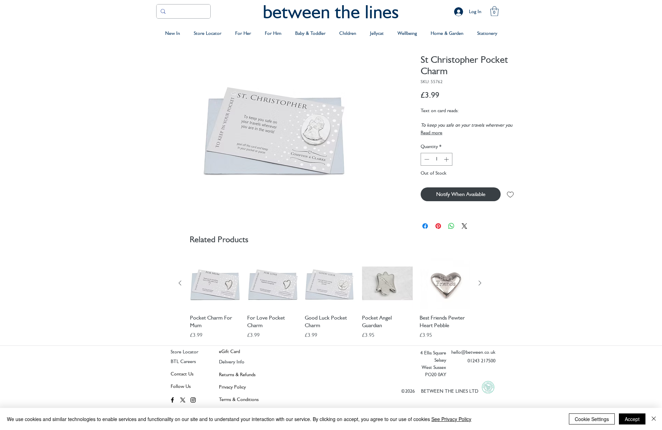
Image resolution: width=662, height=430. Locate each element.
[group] (330, 299)
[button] (494, 11)
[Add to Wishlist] (510, 194)
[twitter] (182, 400)
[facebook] (172, 400)
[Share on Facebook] (425, 226)
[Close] (654, 418)
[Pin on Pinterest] (438, 226)
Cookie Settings (592, 419)
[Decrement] (426, 159)
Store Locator (184, 351)
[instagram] (193, 400)
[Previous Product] (180, 283)
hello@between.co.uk (473, 352)
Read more (431, 132)
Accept (632, 419)
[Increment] (447, 159)
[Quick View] (215, 283)
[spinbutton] (436, 159)
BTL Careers (183, 361)
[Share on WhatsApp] (451, 226)
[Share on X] (464, 226)
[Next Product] (480, 283)
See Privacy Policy (451, 419)
